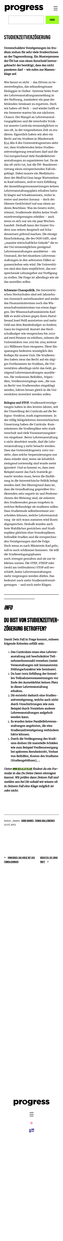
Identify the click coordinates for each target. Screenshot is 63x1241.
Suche (52, 20)
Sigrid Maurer (27, 820)
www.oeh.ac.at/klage (22, 769)
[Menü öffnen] (55, 8)
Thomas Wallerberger (45, 820)
